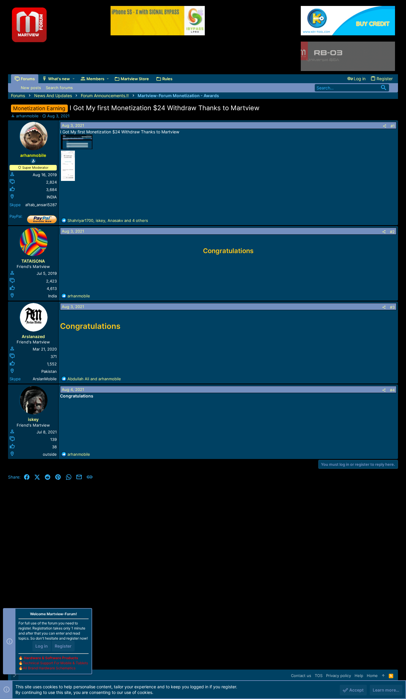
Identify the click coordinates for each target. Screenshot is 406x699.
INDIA (52, 197)
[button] (73, 79)
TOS (318, 675)
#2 (392, 231)
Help (359, 675)
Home (372, 675)
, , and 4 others (107, 220)
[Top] (383, 675)
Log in (41, 645)
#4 (392, 390)
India (52, 296)
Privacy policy (338, 675)
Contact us (301, 675)
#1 (393, 126)
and (94, 378)
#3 (392, 307)
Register (63, 645)
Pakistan (49, 371)
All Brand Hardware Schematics (49, 668)
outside (50, 454)
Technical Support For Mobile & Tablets (55, 663)
